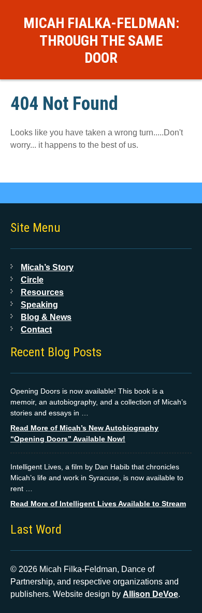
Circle (32, 279)
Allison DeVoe (150, 594)
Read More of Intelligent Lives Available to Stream (98, 503)
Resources (42, 292)
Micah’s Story (47, 267)
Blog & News (46, 317)
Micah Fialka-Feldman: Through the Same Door (101, 40)
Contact (36, 329)
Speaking (39, 304)
